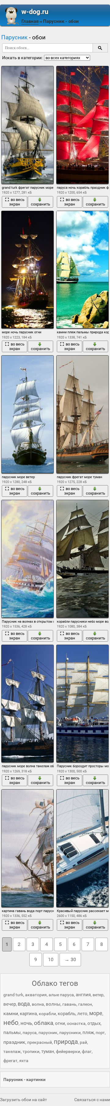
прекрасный (39, 1042)
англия (83, 994)
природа (66, 1041)
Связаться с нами (92, 1099)
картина (28, 1013)
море (95, 1013)
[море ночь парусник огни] (27, 270)
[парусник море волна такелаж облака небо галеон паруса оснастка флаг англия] (27, 704)
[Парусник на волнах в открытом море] (27, 559)
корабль (66, 1013)
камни (10, 1013)
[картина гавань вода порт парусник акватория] (27, 848)
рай (83, 1042)
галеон (85, 1004)
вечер (9, 1004)
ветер (98, 994)
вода (24, 1003)
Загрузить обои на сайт (23, 1099)
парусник (47, 1032)
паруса (30, 1032)
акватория (36, 994)
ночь (26, 1023)
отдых (94, 1023)
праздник (14, 1042)
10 (50, 959)
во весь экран (16, 201)
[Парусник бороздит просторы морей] (82, 704)
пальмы (12, 1032)
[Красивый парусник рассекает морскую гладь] (82, 848)
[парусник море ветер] (27, 414)
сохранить (40, 204)
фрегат (10, 1060)
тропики (31, 1051)
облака (43, 1022)
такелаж (12, 1051)
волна (38, 1004)
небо (11, 1022)
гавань (69, 1004)
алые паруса (61, 994)
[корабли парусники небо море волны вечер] (82, 559)
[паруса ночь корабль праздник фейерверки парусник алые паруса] (82, 125)
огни (60, 1023)
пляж (88, 1032)
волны (53, 1004)
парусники (70, 1032)
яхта (23, 1060)
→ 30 (70, 959)
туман (47, 1051)
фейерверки (68, 1051)
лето (82, 1013)
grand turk (13, 994)
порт (100, 1032)
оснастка (76, 1023)
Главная (29, 21)
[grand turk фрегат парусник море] (27, 125)
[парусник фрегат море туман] (82, 414)
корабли (47, 1013)
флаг (87, 1051)
